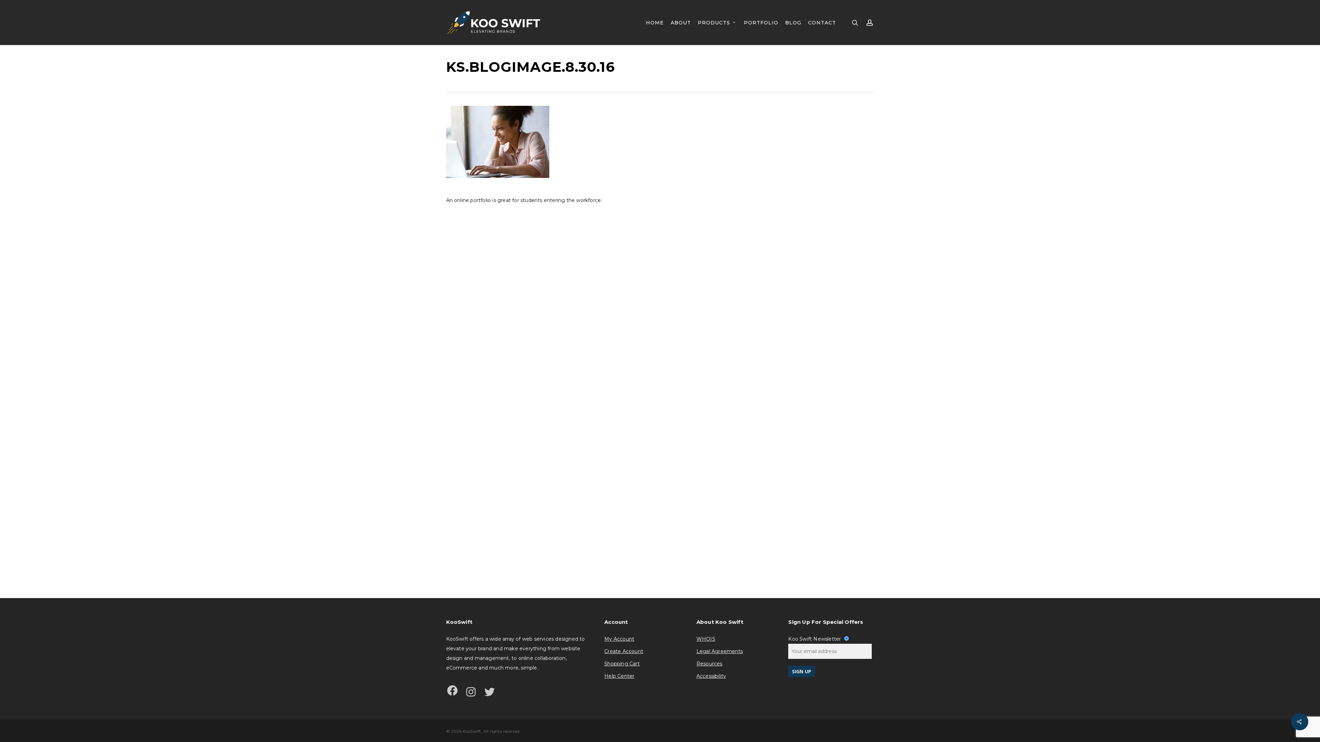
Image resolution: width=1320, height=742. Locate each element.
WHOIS (705, 639)
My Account (619, 639)
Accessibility (711, 676)
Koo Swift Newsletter (815, 639)
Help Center (619, 676)
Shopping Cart (622, 664)
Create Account (623, 651)
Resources (709, 664)
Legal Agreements (719, 651)
